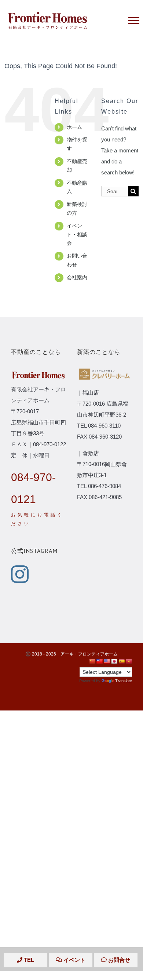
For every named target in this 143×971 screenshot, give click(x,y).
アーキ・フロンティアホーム (89, 654)
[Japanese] (114, 661)
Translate (123, 681)
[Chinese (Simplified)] (92, 661)
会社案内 (77, 277)
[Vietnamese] (128, 661)
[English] (106, 661)
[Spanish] (121, 661)
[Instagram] (20, 574)
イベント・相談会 (77, 234)
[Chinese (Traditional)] (99, 661)
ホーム (74, 127)
